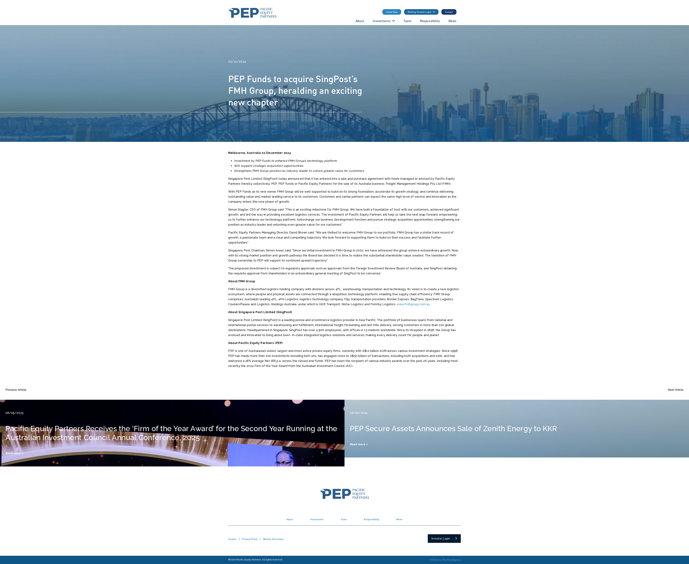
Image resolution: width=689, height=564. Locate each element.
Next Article (676, 389)
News (452, 21)
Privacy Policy (249, 539)
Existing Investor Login (420, 12)
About (360, 21)
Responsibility (430, 21)
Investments (382, 21)
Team (407, 21)
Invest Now (391, 12)
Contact (449, 12)
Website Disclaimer (273, 539)
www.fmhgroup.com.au (413, 304)
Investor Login (441, 538)
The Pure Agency (452, 559)
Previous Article (15, 389)
